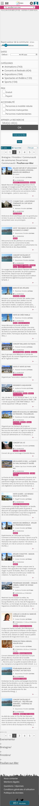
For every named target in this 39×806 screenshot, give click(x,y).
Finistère (16, 157)
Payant (9, 96)
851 (19, 803)
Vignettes (16, 148)
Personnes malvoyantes (17, 110)
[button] (19, 135)
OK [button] (19, 127)
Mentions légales (11, 781)
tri (20, 148)
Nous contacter (11, 778)
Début (4, 54)
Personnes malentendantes (18, 114)
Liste (4, 148)
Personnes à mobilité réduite (19, 106)
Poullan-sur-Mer (9, 763)
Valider (19, 141)
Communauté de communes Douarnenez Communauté (19, 160)
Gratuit (9, 92)
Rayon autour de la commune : (15, 42)
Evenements (7, 739)
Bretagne (6, 157)
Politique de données (13, 792)
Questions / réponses (14, 786)
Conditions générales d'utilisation (19, 789)
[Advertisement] (19, 25)
